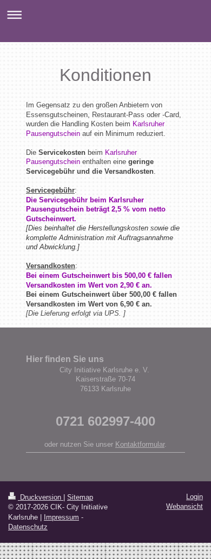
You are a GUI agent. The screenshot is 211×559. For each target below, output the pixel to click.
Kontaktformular (139, 444)
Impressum (61, 517)
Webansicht (184, 506)
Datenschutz (28, 527)
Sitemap (80, 497)
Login (194, 497)
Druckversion (40, 497)
